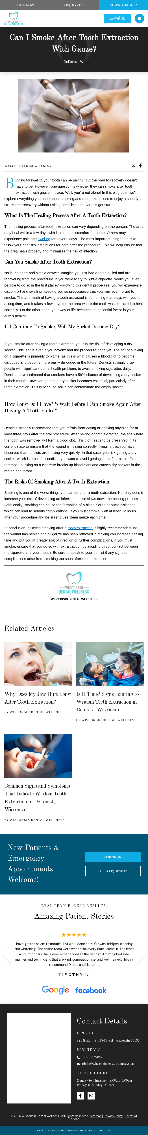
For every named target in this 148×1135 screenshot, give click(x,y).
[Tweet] (134, 166)
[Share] (141, 166)
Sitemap (96, 1116)
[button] (139, 18)
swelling (44, 239)
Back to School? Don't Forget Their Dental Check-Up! (74, 1131)
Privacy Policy (113, 1116)
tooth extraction (80, 528)
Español (117, 18)
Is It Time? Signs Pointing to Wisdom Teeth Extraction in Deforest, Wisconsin (107, 702)
